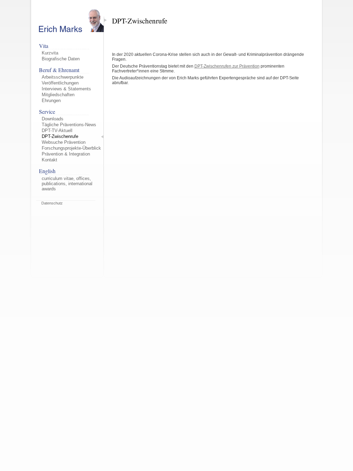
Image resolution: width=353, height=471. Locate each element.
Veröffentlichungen (60, 83)
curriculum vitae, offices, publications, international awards (67, 183)
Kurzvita (50, 53)
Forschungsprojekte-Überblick (71, 148)
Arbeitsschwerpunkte (62, 77)
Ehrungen (51, 100)
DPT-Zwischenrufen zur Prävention (227, 66)
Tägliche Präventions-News (69, 124)
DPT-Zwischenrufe (60, 136)
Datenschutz (52, 203)
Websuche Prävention (63, 142)
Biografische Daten (61, 58)
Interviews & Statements (66, 88)
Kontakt (49, 159)
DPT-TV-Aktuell (57, 130)
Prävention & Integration (66, 154)
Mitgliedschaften (58, 94)
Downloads (52, 118)
